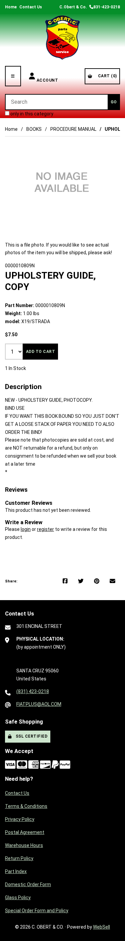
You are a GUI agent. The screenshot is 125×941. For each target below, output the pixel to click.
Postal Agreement (24, 832)
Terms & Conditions (26, 806)
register (45, 529)
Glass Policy (18, 897)
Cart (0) (106, 76)
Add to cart (40, 351)
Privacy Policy (19, 819)
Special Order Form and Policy (36, 910)
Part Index (16, 871)
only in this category (31, 113)
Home (11, 7)
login (26, 529)
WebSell (101, 927)
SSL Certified (30, 736)
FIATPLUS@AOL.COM (38, 704)
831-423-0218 (106, 7)
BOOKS (34, 129)
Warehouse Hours (24, 845)
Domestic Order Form (28, 884)
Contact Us (30, 7)
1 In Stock (15, 368)
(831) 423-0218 (32, 691)
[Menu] (13, 76)
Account (47, 76)
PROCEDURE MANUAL (73, 129)
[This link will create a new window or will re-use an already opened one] (65, 581)
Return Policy (19, 858)
